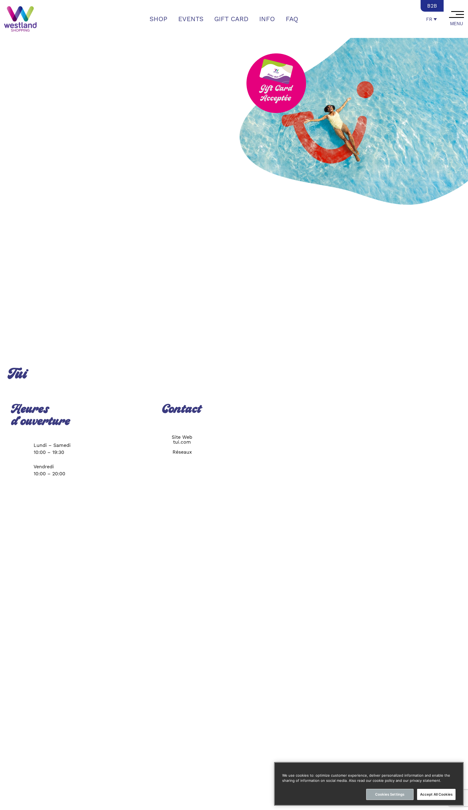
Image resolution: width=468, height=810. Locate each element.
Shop (158, 19)
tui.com (182, 442)
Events (190, 19)
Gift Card (231, 19)
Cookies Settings (389, 794)
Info (267, 19)
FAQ (292, 19)
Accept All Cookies (436, 794)
